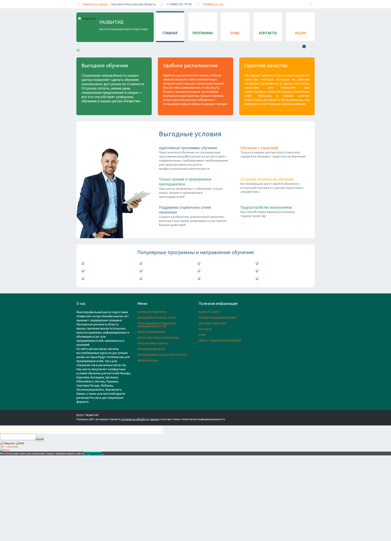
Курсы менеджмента (151, 349)
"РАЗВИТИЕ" (92, 415)
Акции (300, 33)
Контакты (268, 33)
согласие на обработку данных (140, 419)
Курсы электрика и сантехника (158, 337)
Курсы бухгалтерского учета (156, 317)
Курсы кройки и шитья (152, 343)
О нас (235, 33)
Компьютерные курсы (152, 312)
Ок (86, 453)
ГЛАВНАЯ (170, 33)
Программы (202, 33)
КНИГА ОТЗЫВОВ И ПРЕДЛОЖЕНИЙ (220, 340)
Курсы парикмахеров (151, 332)
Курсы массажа (147, 360)
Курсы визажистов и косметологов (162, 355)
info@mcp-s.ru (213, 4)
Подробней (95, 453)
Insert (40, 439)
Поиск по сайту (209, 312)
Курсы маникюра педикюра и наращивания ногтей (156, 325)
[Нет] (102, 454)
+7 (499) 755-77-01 (179, 4)
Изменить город (95, 4)
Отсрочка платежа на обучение (267, 179)
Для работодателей (212, 323)
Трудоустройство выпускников (266, 207)
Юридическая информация (217, 317)
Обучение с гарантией (259, 148)
